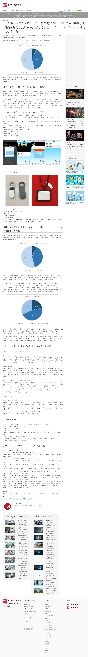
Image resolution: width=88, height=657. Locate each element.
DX (3, 13)
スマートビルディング (71, 13)
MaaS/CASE (48, 611)
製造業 (8, 13)
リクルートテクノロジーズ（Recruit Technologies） (39, 40)
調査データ (47, 652)
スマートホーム (62, 13)
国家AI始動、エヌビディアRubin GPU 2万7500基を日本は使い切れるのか (75, 146)
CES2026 (70, 16)
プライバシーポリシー (29, 608)
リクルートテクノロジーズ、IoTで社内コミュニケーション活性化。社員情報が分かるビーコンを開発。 (31, 493)
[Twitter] (28, 629)
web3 (60, 16)
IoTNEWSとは (27, 604)
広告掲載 (60, 10)
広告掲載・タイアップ (29, 606)
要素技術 (35, 16)
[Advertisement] (60, 5)
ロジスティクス (14, 13)
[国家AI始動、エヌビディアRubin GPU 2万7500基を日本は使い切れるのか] (75, 135)
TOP (4, 35)
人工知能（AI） (18, 16)
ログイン (74, 10)
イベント (35, 10)
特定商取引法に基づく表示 (30, 611)
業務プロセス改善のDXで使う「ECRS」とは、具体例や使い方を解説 (74, 187)
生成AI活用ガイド (20, 10)
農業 (37, 13)
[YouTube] (32, 629)
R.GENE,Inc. (8, 606)
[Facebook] (25, 629)
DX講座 (29, 10)
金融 (24, 13)
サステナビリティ (81, 13)
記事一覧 (5, 10)
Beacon (8, 40)
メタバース (47, 13)
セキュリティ (42, 16)
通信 (31, 16)
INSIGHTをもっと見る (78, 152)
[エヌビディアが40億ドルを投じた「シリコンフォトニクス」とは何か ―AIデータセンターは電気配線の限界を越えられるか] (75, 112)
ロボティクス (25, 16)
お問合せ (26, 613)
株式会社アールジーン (14, 603)
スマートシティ (54, 13)
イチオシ (65, 16)
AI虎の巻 (11, 10)
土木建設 (41, 13)
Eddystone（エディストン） (18, 40)
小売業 (20, 13)
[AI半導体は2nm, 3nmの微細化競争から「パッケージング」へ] (75, 94)
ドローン (55, 16)
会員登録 (79, 10)
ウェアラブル (49, 16)
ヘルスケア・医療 (30, 13)
